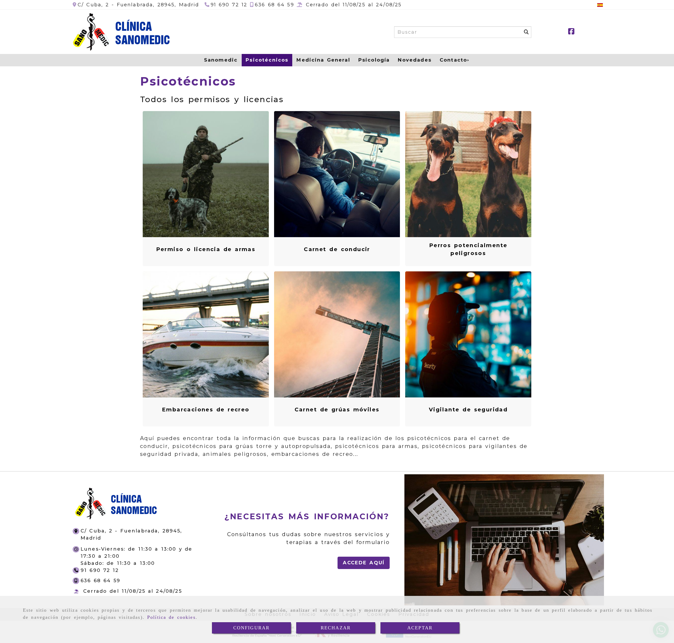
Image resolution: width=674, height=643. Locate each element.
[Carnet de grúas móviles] (337, 334)
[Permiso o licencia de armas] (205, 174)
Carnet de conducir (337, 249)
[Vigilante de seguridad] (468, 334)
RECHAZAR (336, 627)
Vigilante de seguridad (468, 409)
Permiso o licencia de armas (206, 249)
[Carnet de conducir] (337, 174)
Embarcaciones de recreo (206, 409)
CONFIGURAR (251, 627)
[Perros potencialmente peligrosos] (468, 174)
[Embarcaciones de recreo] (205, 334)
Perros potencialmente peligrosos (468, 249)
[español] (600, 5)
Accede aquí (363, 563)
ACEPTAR (420, 627)
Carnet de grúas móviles (337, 409)
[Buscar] (526, 32)
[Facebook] (571, 32)
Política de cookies (171, 617)
